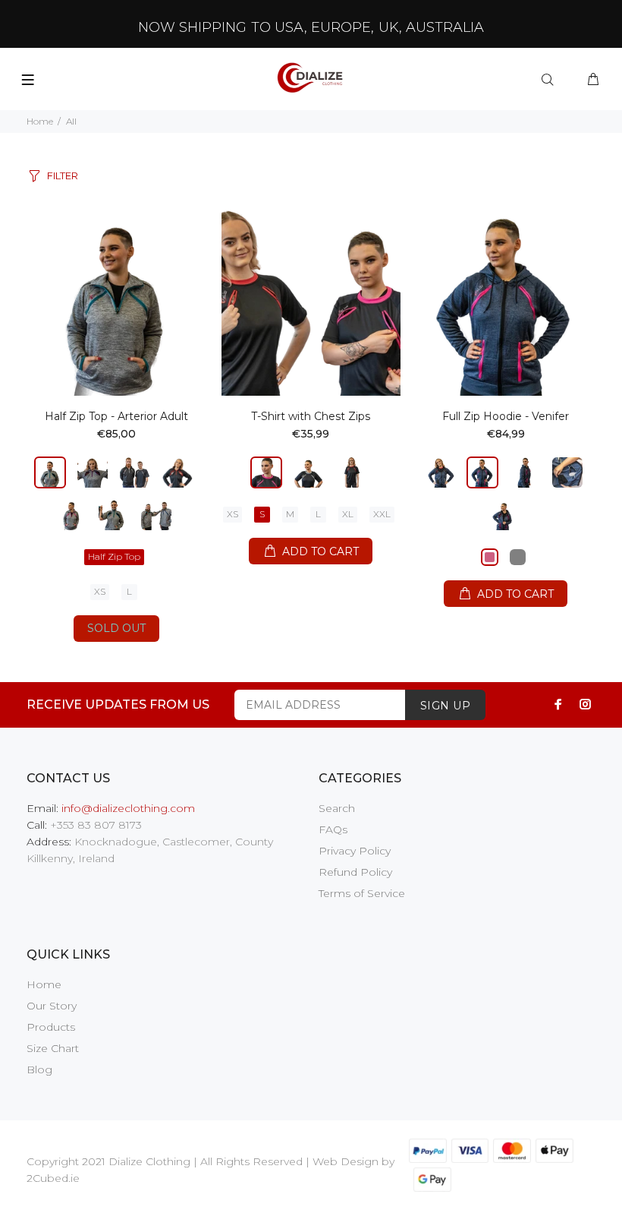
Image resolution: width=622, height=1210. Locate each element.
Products (51, 1027)
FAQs (333, 829)
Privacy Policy (355, 851)
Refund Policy (355, 872)
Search (337, 808)
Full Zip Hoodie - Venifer (505, 416)
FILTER (62, 175)
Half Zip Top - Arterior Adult (116, 416)
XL (347, 514)
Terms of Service (362, 893)
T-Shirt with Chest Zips (310, 416)
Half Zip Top (114, 556)
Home (40, 121)
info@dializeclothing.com (128, 808)
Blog (39, 1069)
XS (99, 591)
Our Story (52, 1006)
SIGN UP (445, 705)
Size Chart (53, 1048)
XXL (382, 514)
